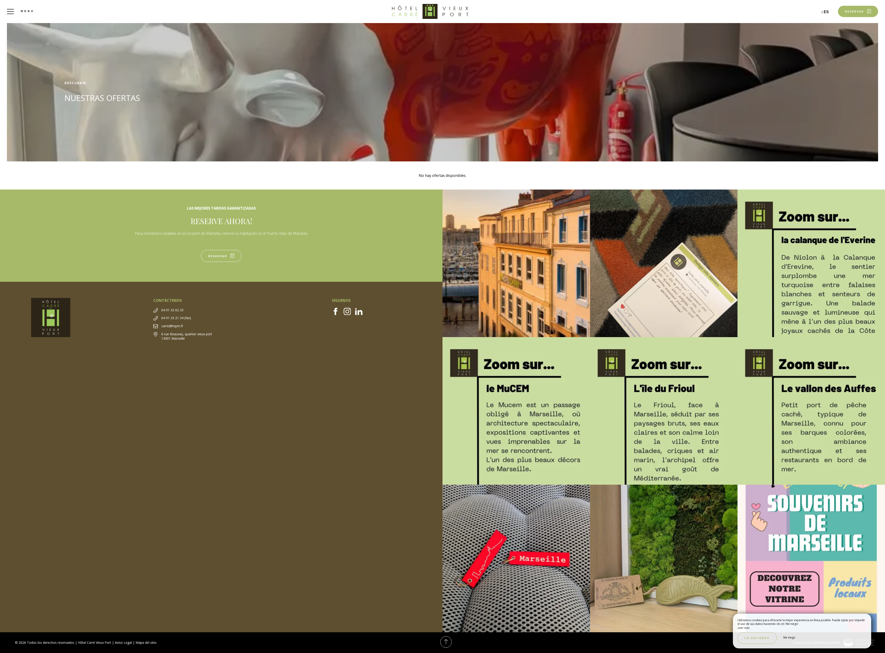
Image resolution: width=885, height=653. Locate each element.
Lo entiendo (757, 638)
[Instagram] (349, 313)
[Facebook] (338, 313)
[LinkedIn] (360, 313)
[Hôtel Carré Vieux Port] (442, 11)
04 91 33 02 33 (172, 310)
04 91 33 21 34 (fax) (176, 318)
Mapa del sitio (146, 642)
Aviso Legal (123, 642)
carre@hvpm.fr (172, 326)
